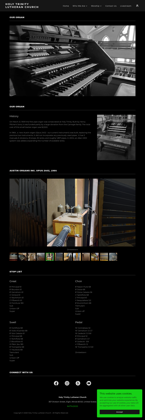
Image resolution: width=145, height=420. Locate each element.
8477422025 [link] (72, 406)
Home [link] (66, 6)
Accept (119, 412)
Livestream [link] (125, 6)
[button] (80, 6)
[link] (24, 7)
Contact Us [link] (111, 6)
